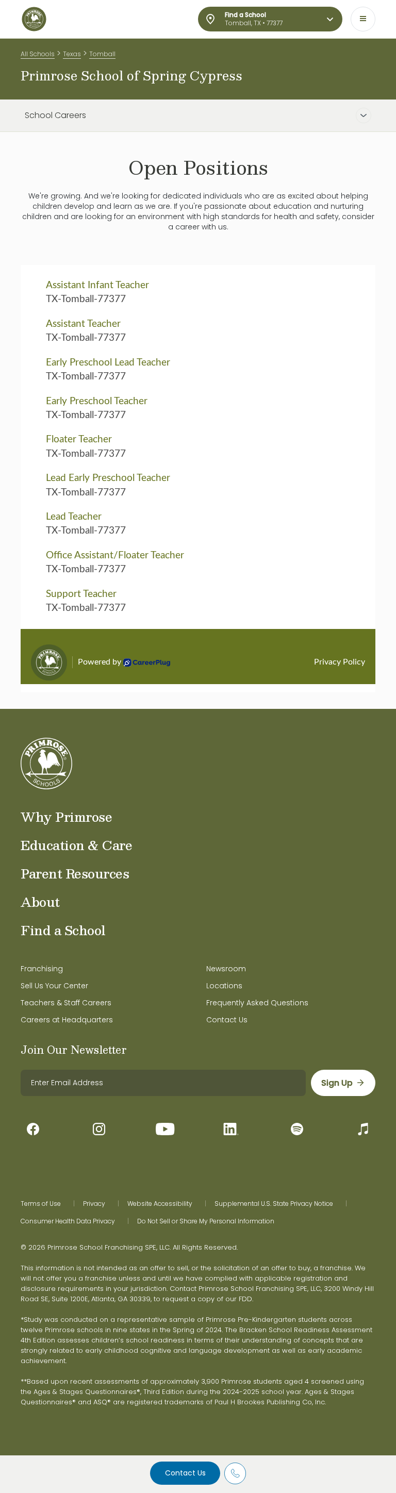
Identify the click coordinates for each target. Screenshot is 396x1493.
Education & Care (76, 845)
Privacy (94, 1204)
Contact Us (185, 1473)
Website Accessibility (159, 1204)
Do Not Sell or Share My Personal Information (205, 1221)
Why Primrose (66, 816)
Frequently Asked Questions (257, 1003)
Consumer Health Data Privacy (68, 1221)
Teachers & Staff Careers (66, 1003)
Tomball (102, 53)
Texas (72, 53)
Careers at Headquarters (67, 1020)
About (40, 901)
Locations (224, 986)
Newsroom (226, 969)
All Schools (38, 53)
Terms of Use (41, 1204)
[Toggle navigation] (363, 19)
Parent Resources (75, 873)
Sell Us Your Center (54, 986)
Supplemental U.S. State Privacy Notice (273, 1204)
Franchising (42, 969)
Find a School (63, 930)
